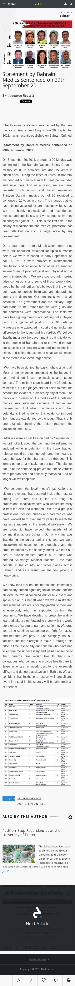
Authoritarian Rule (31, 803)
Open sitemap (37, 959)
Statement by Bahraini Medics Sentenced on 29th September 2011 (34, 79)
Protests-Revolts (29, 798)
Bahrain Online (59, 135)
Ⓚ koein (49, 969)
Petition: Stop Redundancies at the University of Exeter (31, 832)
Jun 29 (5, 871)
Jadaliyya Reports (21, 95)
